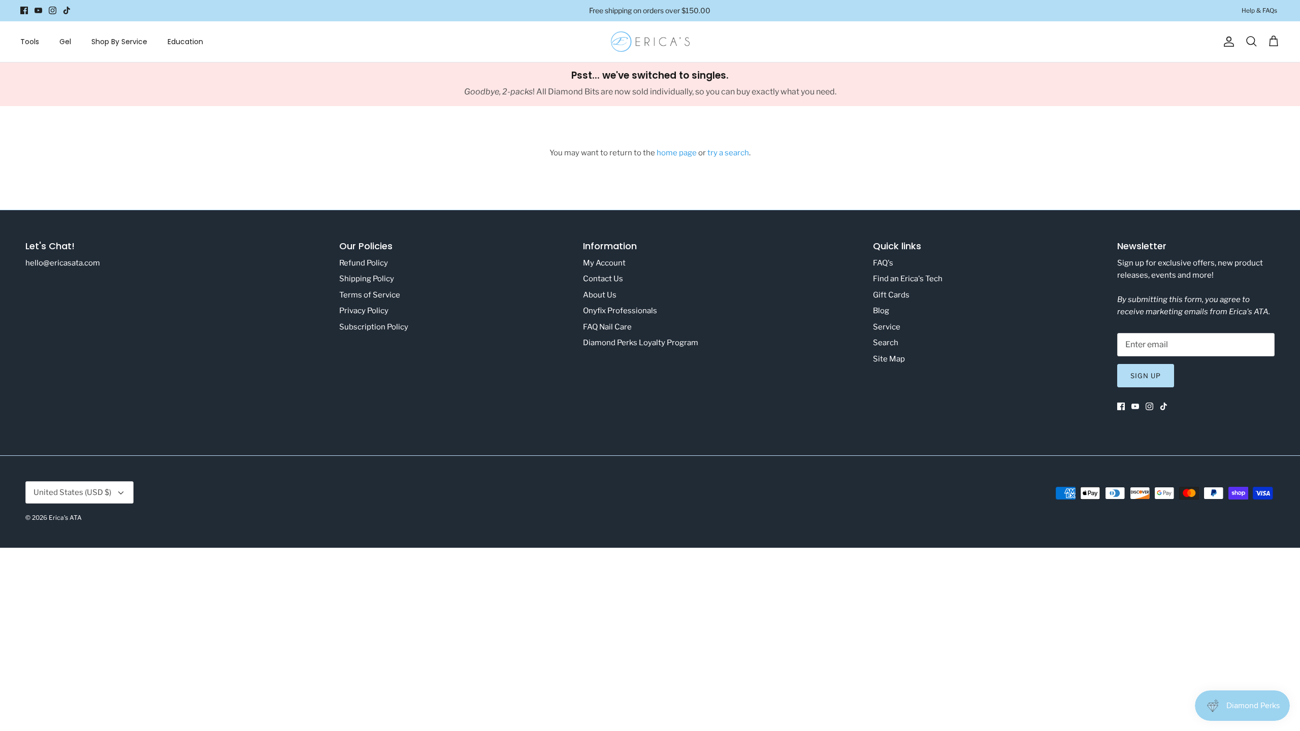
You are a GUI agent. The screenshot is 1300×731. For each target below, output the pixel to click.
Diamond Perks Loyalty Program (640, 342)
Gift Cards (891, 295)
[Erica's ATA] (650, 41)
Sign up (1145, 376)
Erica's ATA (65, 517)
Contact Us (603, 278)
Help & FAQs (1259, 10)
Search (885, 342)
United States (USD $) (72, 492)
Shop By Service (119, 42)
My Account (604, 263)
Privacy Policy (363, 310)
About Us (599, 295)
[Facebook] (24, 10)
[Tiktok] (67, 10)
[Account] (1227, 42)
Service (886, 326)
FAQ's (883, 263)
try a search (728, 152)
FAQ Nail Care (607, 326)
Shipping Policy (366, 278)
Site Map (889, 358)
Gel (65, 42)
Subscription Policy (373, 326)
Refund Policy (363, 263)
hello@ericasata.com (62, 263)
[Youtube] (38, 10)
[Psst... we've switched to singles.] (650, 84)
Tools (29, 42)
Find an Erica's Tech (907, 278)
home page (677, 152)
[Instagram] (52, 10)
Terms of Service (369, 295)
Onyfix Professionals (620, 310)
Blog (881, 310)
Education (185, 42)
